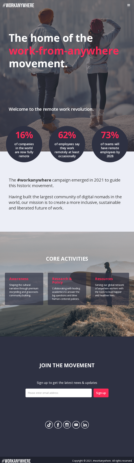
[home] (17, 5)
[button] (129, 5)
